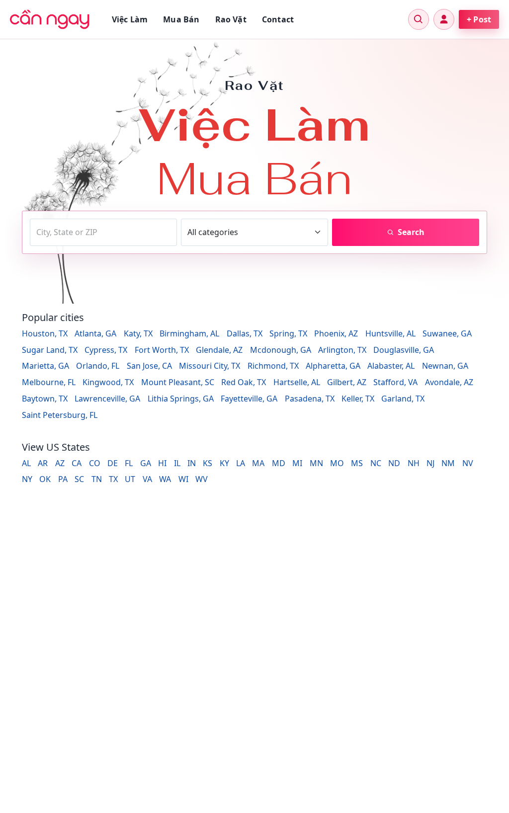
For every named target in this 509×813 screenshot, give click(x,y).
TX (113, 479)
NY (27, 479)
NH (414, 463)
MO (337, 463)
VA (147, 479)
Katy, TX (138, 333)
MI (297, 463)
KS (207, 463)
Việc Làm (130, 19)
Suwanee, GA (447, 333)
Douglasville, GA (403, 349)
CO (94, 463)
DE (112, 463)
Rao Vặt (231, 19)
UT (130, 479)
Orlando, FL (97, 365)
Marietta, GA (45, 365)
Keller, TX (357, 398)
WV (201, 479)
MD (278, 463)
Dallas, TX (244, 333)
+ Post (479, 19)
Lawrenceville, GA (107, 398)
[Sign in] (443, 19)
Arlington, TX (342, 349)
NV (467, 463)
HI (162, 463)
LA (240, 463)
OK (45, 479)
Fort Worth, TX (162, 349)
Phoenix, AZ (336, 333)
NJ (430, 463)
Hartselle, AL (296, 382)
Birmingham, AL (189, 333)
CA (77, 463)
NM (448, 463)
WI (183, 479)
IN (191, 463)
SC (79, 479)
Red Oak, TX (243, 382)
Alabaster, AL (391, 365)
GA (145, 463)
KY (224, 463)
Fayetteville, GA (249, 398)
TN (96, 479)
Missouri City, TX (209, 365)
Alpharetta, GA (333, 365)
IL (177, 463)
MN (316, 463)
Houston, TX (45, 333)
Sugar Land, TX (50, 349)
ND (394, 463)
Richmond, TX (273, 365)
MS (357, 463)
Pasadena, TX (310, 398)
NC (375, 463)
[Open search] (418, 19)
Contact (278, 19)
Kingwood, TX (108, 382)
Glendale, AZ (219, 349)
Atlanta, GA (95, 333)
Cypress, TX (106, 349)
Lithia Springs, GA (181, 398)
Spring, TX (288, 333)
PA (63, 479)
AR (43, 463)
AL (26, 463)
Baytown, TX (45, 398)
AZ (60, 463)
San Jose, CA (149, 365)
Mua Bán (181, 19)
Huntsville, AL (390, 333)
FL (129, 463)
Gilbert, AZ (346, 382)
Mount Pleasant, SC (177, 382)
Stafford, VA (395, 382)
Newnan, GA (445, 365)
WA (165, 479)
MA (258, 463)
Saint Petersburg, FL (59, 414)
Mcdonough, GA (280, 349)
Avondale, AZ (449, 382)
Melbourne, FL (49, 382)
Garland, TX (402, 398)
